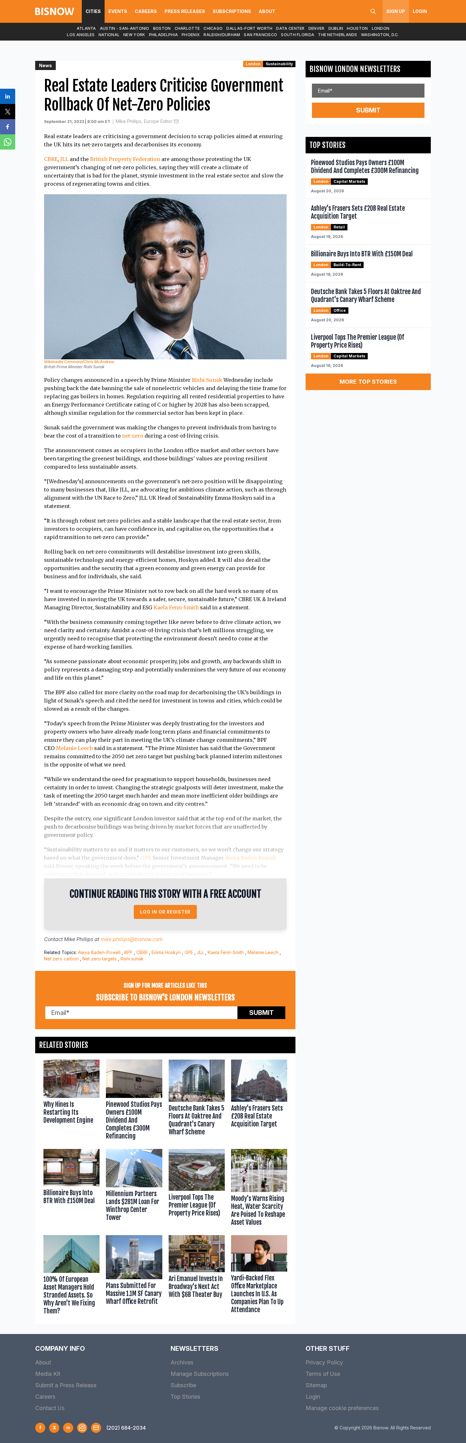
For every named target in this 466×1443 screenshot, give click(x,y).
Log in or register (165, 911)
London (381, 28)
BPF (128, 952)
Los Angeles (80, 34)
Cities (93, 11)
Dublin (335, 28)
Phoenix (191, 34)
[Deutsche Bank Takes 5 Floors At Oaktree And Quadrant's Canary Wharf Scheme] (196, 1101)
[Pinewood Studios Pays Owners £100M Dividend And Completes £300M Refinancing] (134, 1101)
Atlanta (86, 28)
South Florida (297, 34)
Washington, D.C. (380, 34)
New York (134, 34)
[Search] (373, 11)
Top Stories (185, 1396)
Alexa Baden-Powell (250, 858)
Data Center (290, 28)
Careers (146, 11)
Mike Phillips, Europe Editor (144, 121)
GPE (145, 858)
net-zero (132, 436)
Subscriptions (232, 11)
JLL (64, 159)
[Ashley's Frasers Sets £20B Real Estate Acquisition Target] (259, 1101)
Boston (162, 28)
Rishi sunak (132, 958)
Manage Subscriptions (200, 1373)
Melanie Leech (74, 748)
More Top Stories (368, 381)
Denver (316, 28)
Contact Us (50, 1408)
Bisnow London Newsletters (354, 69)
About (267, 11)
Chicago (213, 28)
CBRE (51, 159)
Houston (357, 28)
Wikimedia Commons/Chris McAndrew (79, 361)
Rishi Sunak (207, 380)
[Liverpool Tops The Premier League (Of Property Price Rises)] (196, 1189)
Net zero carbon (61, 958)
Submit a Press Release (65, 1385)
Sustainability (279, 63)
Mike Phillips (78, 939)
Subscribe (183, 1385)
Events (117, 11)
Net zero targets (99, 958)
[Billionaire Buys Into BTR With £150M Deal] (71, 1189)
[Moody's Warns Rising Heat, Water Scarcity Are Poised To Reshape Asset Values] (259, 1189)
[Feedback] (96, 1428)
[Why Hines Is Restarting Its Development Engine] (71, 1101)
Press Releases (185, 11)
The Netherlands (337, 34)
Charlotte (187, 28)
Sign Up (395, 11)
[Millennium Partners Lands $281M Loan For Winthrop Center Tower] (134, 1189)
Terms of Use (323, 1373)
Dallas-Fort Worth (249, 28)
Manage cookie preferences (342, 1408)
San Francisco (260, 34)
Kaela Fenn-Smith (176, 607)
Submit (261, 1013)
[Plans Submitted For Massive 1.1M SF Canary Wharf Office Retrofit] (134, 1276)
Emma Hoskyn (166, 952)
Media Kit (47, 1373)
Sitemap (316, 1385)
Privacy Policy (324, 1362)
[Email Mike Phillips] (176, 121)
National (109, 34)
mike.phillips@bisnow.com (131, 939)
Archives (182, 1362)
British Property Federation (125, 159)
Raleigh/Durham (222, 34)
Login (420, 11)
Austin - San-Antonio (124, 28)
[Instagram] (82, 1428)
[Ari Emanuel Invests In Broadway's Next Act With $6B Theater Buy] (196, 1276)
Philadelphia (163, 34)
